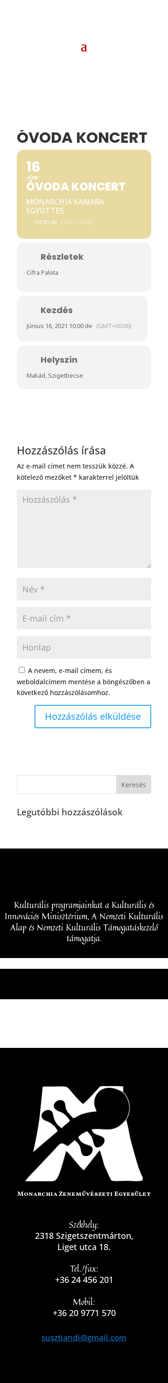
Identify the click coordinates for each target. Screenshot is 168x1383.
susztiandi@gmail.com (84, 1337)
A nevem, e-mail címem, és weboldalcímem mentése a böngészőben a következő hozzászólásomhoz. (83, 681)
